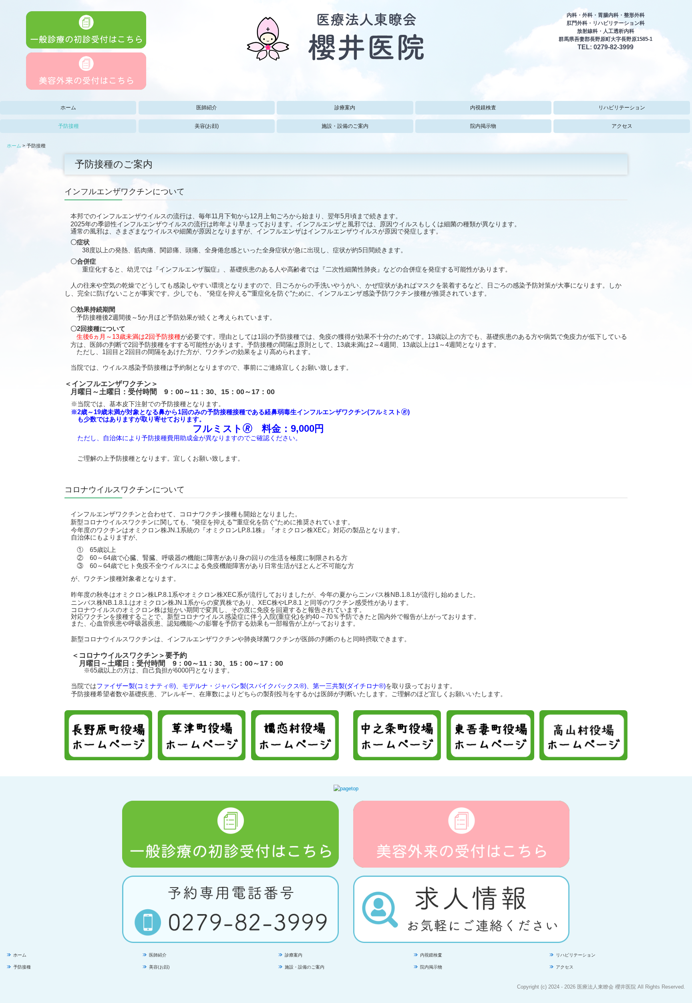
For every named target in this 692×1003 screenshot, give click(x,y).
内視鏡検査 (483, 108)
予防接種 (68, 126)
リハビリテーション (621, 108)
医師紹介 (206, 108)
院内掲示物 (483, 126)
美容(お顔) (207, 126)
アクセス (622, 126)
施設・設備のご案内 (345, 126)
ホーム (68, 108)
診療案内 (344, 108)
